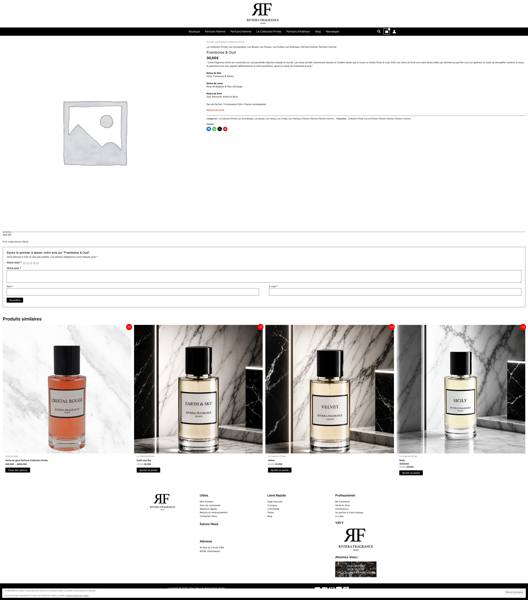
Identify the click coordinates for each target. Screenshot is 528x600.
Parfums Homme (327, 47)
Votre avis (14, 268)
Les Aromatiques (237, 47)
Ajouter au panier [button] (148, 470)
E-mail (273, 286)
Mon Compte (206, 501)
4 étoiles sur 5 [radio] (34, 263)
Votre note (14, 262)
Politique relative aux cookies (77, 596)
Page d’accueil (274, 501)
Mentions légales (208, 508)
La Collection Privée (217, 47)
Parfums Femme (309, 47)
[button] (379, 31)
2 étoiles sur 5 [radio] (27, 263)
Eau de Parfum (371, 118)
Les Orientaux (292, 47)
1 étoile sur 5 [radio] (24, 263)
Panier (270, 512)
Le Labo (339, 516)
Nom (10, 286)
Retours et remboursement (214, 512)
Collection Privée (355, 118)
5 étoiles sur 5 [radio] (37, 263)
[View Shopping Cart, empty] (386, 31)
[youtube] (214, 531)
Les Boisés (252, 47)
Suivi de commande (210, 505)
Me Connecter (342, 501)
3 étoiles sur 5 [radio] (31, 263)
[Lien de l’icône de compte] (394, 31)
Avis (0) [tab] (7, 234)
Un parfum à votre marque (349, 512)
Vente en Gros (342, 505)
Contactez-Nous (208, 516)
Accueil (210, 42)
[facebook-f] (202, 531)
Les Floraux (220, 42)
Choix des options (17, 470)
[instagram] (208, 531)
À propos (272, 505)
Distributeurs (342, 508)
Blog (269, 516)
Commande (273, 508)
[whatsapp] (220, 531)
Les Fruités (278, 47)
